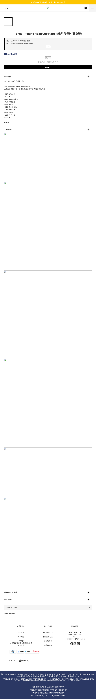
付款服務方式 (48, 636)
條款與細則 (48, 645)
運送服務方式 (48, 632)
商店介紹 (21, 632)
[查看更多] (48, 47)
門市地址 (21, 636)
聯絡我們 (48, 67)
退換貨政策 (48, 641)
